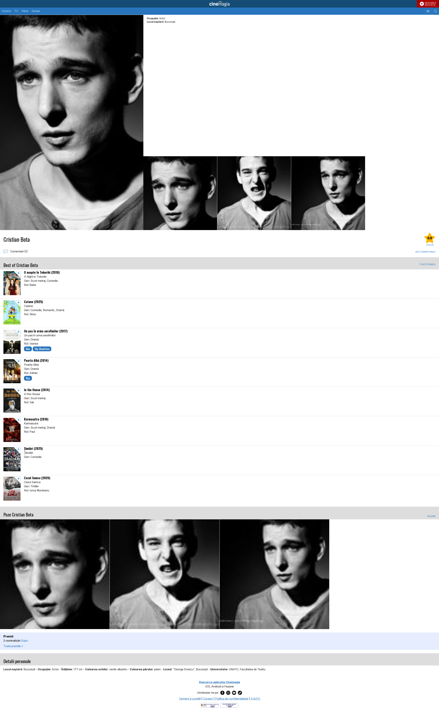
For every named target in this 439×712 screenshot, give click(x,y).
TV (16, 11)
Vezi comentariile (425, 251)
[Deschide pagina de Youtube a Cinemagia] (234, 693)
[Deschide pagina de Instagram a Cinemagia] (228, 693)
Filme (25, 11)
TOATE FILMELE (427, 264)
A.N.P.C (255, 698)
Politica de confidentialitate (231, 698)
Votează (430, 245)
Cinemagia (219, 4)
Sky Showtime (42, 349)
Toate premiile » (13, 646)
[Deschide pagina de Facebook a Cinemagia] (222, 693)
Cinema (6, 11)
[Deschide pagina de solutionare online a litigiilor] (229, 705)
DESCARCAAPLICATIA (430, 4)
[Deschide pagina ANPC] (210, 705)
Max (28, 349)
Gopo (24, 640)
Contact (208, 698)
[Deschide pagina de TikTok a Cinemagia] (240, 693)
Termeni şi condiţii (190, 698)
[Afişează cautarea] (435, 11)
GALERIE (431, 516)
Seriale (36, 11)
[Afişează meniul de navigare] (428, 11)
